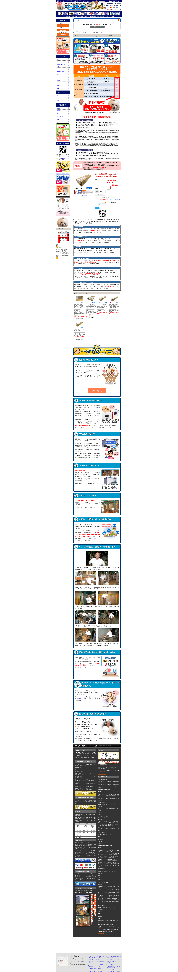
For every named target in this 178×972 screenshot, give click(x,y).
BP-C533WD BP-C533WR (95, 32)
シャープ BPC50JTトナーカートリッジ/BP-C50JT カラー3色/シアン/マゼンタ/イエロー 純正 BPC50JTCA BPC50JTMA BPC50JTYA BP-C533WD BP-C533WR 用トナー (91, 309)
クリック (112, 288)
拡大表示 (84, 195)
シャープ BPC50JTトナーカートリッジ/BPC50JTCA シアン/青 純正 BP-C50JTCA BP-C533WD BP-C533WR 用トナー (102, 308)
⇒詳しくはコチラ (97, 26)
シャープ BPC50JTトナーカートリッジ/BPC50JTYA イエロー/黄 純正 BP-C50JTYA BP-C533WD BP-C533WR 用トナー (79, 332)
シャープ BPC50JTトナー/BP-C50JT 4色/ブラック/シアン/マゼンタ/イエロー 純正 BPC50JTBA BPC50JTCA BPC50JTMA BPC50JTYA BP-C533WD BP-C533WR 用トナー (79, 310)
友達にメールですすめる (112, 205)
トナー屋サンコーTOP (78, 31)
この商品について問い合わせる (113, 204)
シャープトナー (78, 32)
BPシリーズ (85, 32)
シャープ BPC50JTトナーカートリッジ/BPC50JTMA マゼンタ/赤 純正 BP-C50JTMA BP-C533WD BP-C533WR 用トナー (114, 308)
